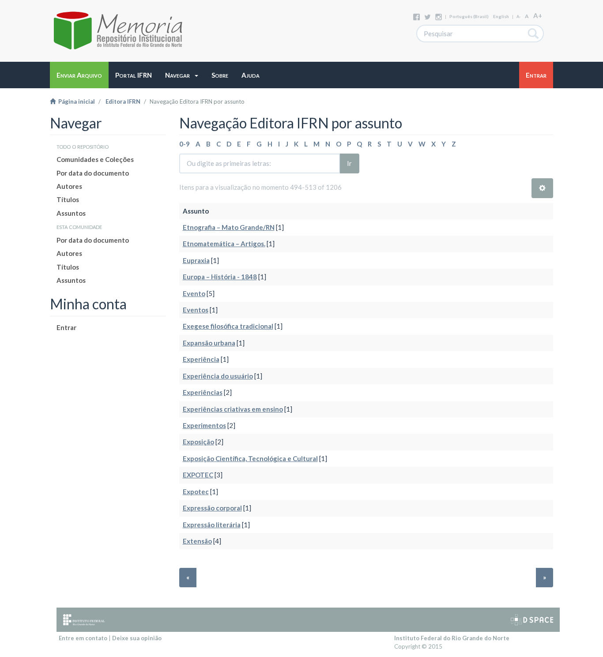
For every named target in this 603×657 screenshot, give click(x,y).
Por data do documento (93, 173)
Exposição (198, 442)
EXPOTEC (198, 475)
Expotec (196, 492)
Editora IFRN (123, 101)
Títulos (68, 199)
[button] (181, 75)
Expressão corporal (212, 508)
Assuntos (71, 213)
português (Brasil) (469, 16)
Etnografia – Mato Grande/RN (229, 227)
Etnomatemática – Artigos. (224, 244)
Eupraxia (196, 260)
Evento (194, 293)
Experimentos (204, 425)
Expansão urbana (209, 343)
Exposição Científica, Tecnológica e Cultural (250, 458)
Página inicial (75, 101)
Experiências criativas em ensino (233, 409)
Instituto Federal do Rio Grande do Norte (451, 638)
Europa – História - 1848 (220, 277)
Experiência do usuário (218, 376)
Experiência (201, 359)
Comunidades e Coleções (95, 159)
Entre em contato (83, 638)
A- (518, 16)
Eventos (195, 310)
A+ (537, 15)
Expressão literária (212, 525)
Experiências (202, 392)
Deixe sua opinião (137, 638)
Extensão (197, 541)
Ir (349, 163)
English (501, 16)
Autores (69, 186)
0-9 (184, 144)
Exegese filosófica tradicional (228, 326)
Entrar (66, 327)
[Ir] (533, 33)
